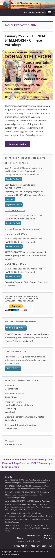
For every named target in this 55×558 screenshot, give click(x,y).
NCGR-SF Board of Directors (28, 541)
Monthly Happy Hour (41, 545)
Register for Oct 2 (13, 223)
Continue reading (17, 144)
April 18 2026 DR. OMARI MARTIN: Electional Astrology (27, 501)
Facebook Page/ (11, 463)
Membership (33, 535)
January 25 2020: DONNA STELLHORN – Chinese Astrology (25, 40)
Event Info (10, 199)
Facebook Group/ (38, 459)
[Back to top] (48, 551)
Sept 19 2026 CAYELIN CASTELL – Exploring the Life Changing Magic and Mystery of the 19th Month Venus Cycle (27, 528)
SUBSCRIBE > (13, 368)
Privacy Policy (20, 545)
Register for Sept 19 (14, 204)
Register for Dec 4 (13, 276)
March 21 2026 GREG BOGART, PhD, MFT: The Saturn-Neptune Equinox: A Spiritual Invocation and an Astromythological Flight (27, 495)
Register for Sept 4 (13, 179)
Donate (48, 535)
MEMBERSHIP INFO (16, 328)
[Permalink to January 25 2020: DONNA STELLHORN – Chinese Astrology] (27, 75)
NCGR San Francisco (35, 12)
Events (8, 476)
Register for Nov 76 (14, 246)
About (20, 538)
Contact (47, 538)
